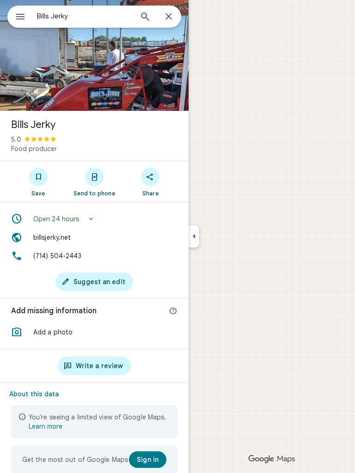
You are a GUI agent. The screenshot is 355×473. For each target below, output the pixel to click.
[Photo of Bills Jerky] (94, 55)
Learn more (45, 426)
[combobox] (84, 16)
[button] (94, 219)
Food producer (34, 149)
